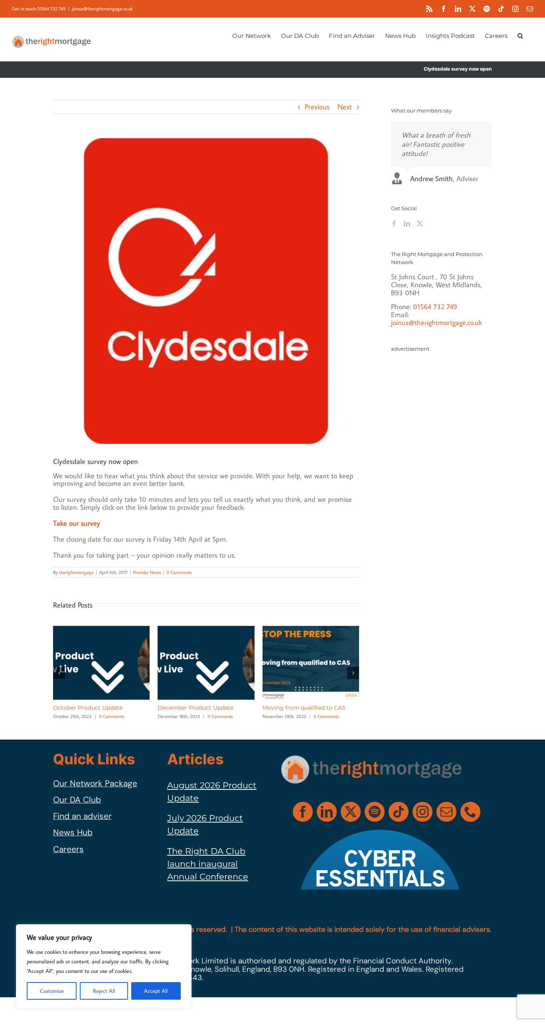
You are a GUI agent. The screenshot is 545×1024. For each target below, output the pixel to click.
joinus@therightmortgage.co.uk (102, 9)
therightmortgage (76, 572)
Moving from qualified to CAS (304, 707)
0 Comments (179, 572)
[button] (520, 35)
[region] (104, 966)
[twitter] (351, 812)
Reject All (104, 990)
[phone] (470, 812)
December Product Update (195, 707)
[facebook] (303, 812)
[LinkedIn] (407, 223)
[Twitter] (420, 223)
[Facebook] (394, 223)
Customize (52, 990)
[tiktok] (399, 812)
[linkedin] (327, 812)
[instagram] (422, 812)
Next (345, 106)
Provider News (147, 572)
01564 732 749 (435, 306)
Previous (317, 106)
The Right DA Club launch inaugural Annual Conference (207, 864)
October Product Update (87, 707)
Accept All (156, 990)
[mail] (446, 812)
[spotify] (375, 812)
